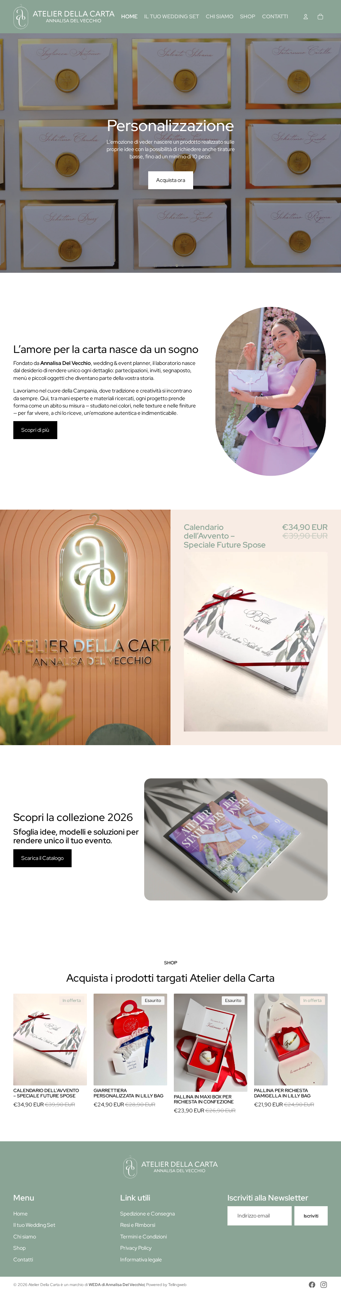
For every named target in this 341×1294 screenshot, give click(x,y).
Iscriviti (311, 1216)
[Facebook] (312, 1285)
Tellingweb (177, 1284)
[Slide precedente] (7, 153)
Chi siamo (24, 1236)
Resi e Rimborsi (137, 1224)
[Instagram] (324, 1285)
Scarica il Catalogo (42, 858)
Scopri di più (35, 429)
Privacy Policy (136, 1247)
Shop (19, 1247)
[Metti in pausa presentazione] (155, 265)
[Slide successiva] (333, 153)
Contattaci (170, 192)
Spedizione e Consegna (147, 1213)
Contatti (23, 1259)
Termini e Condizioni (143, 1236)
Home (20, 1213)
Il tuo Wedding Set (34, 1224)
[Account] (305, 16)
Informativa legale (141, 1259)
